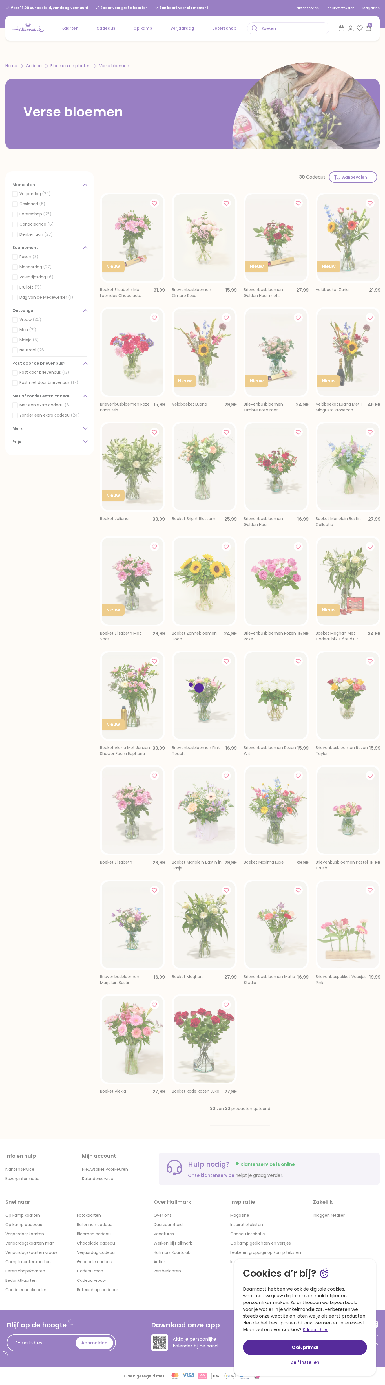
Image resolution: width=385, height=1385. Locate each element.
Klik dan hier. (315, 1330)
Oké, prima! (305, 1347)
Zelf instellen (305, 1362)
